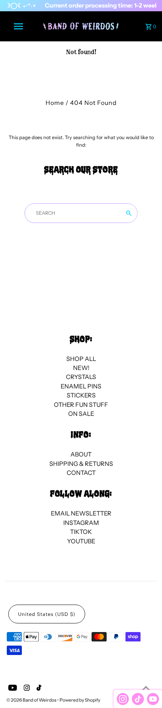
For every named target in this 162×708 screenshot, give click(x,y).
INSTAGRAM (81, 522)
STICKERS (81, 395)
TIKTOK (81, 531)
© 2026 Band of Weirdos (31, 700)
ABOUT (81, 454)
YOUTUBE (81, 541)
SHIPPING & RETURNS (81, 463)
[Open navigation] (20, 26)
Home (55, 102)
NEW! (81, 367)
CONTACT (81, 472)
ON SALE (81, 413)
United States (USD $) (46, 614)
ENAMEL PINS (81, 386)
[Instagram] (26, 688)
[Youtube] (11, 688)
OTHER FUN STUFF (81, 404)
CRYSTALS (81, 377)
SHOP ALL (81, 358)
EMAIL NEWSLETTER (81, 513)
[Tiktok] (38, 688)
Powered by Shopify (80, 700)
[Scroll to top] (146, 688)
